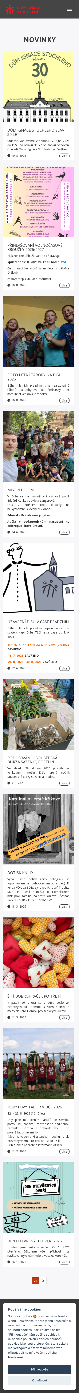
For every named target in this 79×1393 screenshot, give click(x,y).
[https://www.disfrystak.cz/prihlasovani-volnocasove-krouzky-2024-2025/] (38, 202)
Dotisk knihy (20, 872)
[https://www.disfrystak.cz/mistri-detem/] (38, 446)
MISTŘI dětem (20, 489)
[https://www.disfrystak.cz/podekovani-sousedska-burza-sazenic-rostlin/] (38, 714)
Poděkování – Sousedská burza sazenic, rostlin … (32, 760)
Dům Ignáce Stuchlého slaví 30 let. (36, 132)
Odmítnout (39, 1380)
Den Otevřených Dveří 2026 (34, 1240)
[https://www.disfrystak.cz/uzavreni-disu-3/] (38, 578)
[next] (43, 1280)
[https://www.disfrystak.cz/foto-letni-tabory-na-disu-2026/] (38, 331)
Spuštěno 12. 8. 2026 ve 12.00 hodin (37, 262)
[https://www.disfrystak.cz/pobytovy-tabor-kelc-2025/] (38, 1063)
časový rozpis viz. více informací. (29, 279)
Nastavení (15, 1357)
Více (64, 156)
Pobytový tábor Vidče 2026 (34, 1106)
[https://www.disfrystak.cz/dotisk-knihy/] (38, 829)
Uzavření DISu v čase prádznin (38, 621)
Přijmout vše (39, 1369)
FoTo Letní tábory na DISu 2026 (34, 377)
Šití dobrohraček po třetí (34, 996)
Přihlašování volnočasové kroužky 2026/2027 (34, 247)
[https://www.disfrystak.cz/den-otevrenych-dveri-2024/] (38, 1197)
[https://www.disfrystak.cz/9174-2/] (38, 952)
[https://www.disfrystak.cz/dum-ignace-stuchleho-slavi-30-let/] (38, 87)
